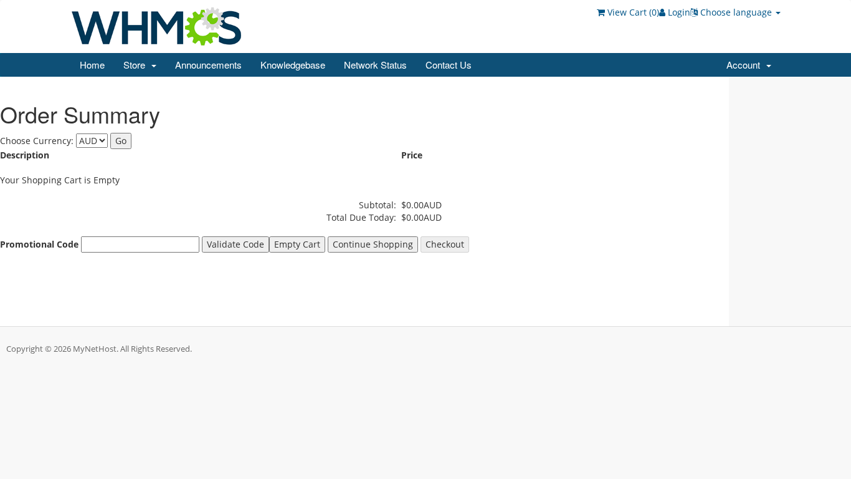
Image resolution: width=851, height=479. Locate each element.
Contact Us (449, 64)
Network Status (375, 64)
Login (677, 12)
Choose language (736, 12)
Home (92, 64)
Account (745, 64)
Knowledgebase (292, 64)
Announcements (208, 64)
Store (136, 64)
